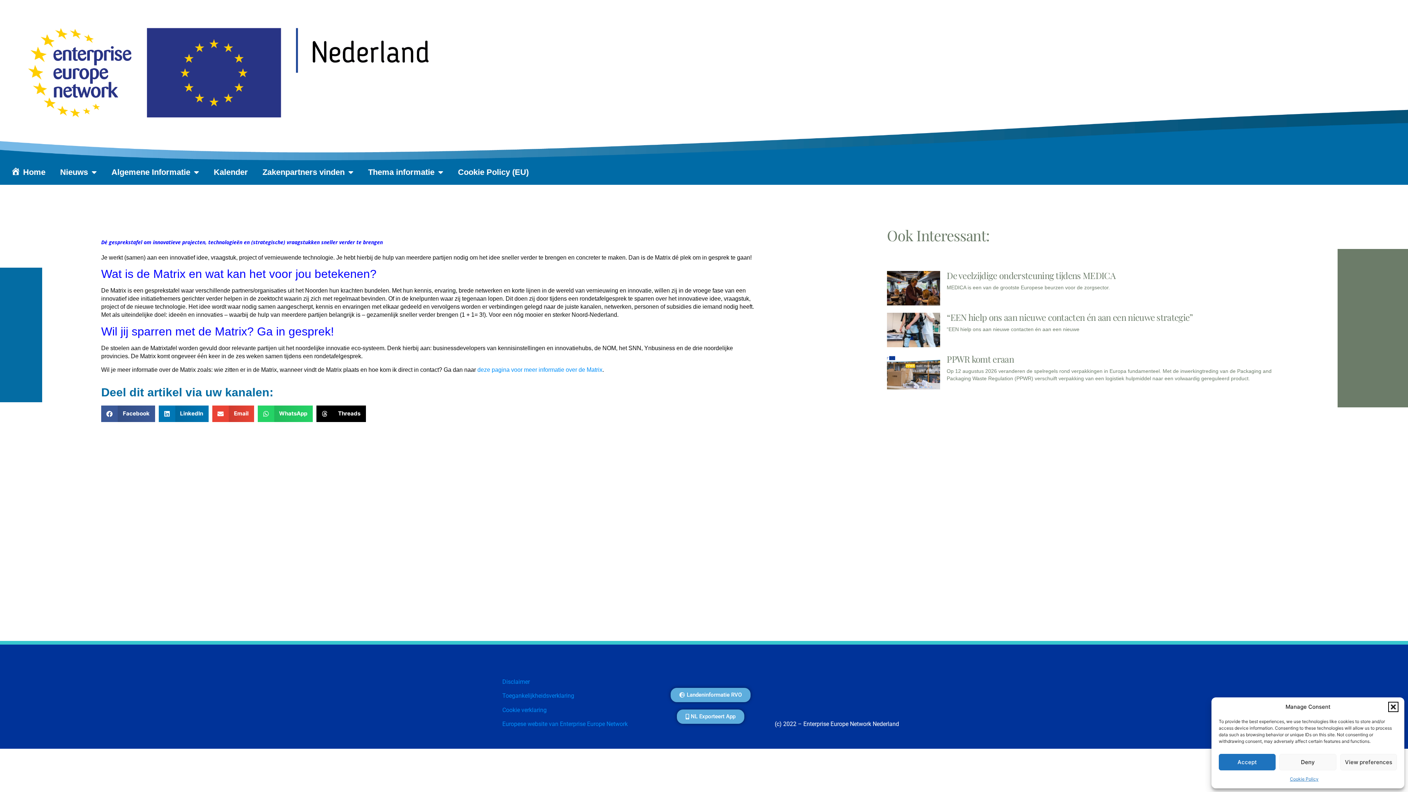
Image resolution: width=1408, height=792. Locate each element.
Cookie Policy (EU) (493, 172)
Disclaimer (516, 681)
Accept (1247, 762)
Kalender (231, 172)
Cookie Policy (1304, 779)
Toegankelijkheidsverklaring (538, 695)
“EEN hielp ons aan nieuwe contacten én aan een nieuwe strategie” (1070, 317)
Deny (1308, 762)
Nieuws (74, 172)
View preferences (1368, 762)
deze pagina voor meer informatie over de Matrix (539, 370)
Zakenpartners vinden (304, 172)
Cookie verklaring (524, 710)
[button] (1393, 707)
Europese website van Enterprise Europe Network (565, 723)
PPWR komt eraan (980, 359)
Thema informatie (401, 172)
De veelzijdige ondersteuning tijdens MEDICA (1032, 275)
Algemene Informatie (150, 172)
